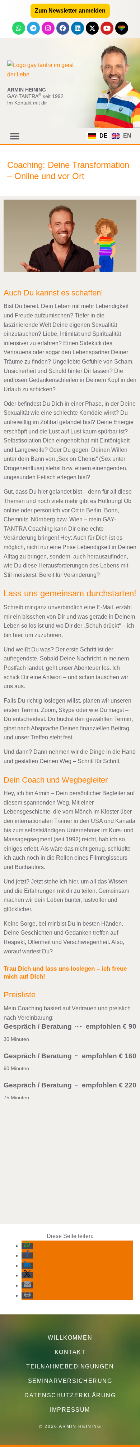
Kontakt (70, 1352)
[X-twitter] (92, 28)
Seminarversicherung (70, 1381)
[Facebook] (62, 28)
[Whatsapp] (18, 28)
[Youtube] (107, 28)
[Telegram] (33, 28)
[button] (14, 135)
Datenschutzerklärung (70, 1395)
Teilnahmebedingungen (70, 1366)
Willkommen (70, 1338)
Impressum (70, 1410)
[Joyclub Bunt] (121, 28)
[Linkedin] (77, 28)
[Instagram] (48, 28)
